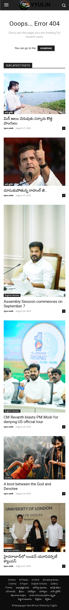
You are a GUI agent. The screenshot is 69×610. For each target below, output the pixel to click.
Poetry (9, 587)
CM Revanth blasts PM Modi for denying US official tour (31, 419)
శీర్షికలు (48, 599)
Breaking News (50, 579)
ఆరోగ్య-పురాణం (40, 587)
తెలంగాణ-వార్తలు (18, 595)
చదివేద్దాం (32, 591)
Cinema (8, 478)
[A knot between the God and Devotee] (34, 457)
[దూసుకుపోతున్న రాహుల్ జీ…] (34, 162)
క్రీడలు (21, 591)
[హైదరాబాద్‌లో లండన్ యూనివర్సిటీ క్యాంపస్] (34, 527)
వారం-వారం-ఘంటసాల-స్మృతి (42, 595)
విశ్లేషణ (38, 599)
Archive (12, 579)
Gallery (54, 583)
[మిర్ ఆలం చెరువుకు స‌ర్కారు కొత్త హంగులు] (34, 93)
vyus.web (8, 128)
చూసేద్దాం (43, 591)
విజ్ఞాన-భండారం (25, 599)
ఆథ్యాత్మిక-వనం (22, 587)
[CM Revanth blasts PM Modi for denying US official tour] (34, 366)
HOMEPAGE (46, 48)
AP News (23, 579)
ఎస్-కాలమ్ (10, 591)
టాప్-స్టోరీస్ (9, 112)
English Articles (12, 295)
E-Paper (24, 583)
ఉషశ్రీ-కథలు (55, 587)
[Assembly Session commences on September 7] (34, 251)
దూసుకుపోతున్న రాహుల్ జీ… (25, 190)
